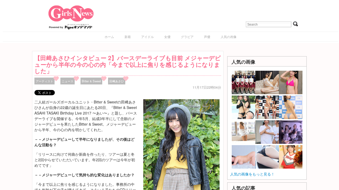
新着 (127, 36)
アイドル (147, 36)
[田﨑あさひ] (181, 155)
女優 (167, 36)
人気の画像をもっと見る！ (252, 174)
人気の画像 (229, 36)
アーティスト (44, 81)
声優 (207, 36)
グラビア (187, 36)
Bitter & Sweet (91, 81)
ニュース (67, 81)
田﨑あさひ (116, 81)
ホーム (109, 36)
